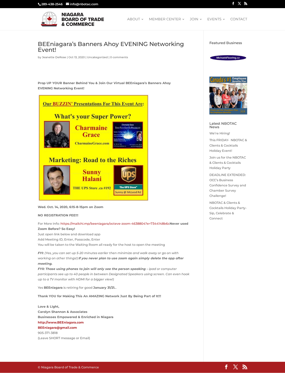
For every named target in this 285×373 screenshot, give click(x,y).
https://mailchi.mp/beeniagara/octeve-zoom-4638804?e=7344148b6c (115, 223)
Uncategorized (97, 57)
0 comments (119, 57)
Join (194, 19)
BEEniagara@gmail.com (57, 327)
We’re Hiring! (219, 133)
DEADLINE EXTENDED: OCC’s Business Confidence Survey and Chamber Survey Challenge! (227, 185)
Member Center (165, 19)
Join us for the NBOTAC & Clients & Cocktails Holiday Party (227, 163)
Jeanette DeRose (54, 57)
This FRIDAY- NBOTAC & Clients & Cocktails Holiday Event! (228, 145)
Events (214, 19)
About (133, 19)
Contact (238, 19)
